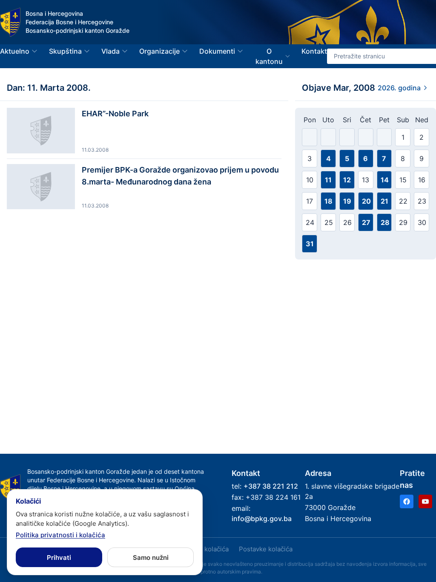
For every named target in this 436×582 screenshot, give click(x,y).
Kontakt (314, 51)
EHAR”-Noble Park (115, 113)
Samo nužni (151, 557)
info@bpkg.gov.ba (262, 518)
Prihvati (59, 557)
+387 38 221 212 (271, 486)
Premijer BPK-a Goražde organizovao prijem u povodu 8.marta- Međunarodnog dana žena (180, 175)
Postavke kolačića (266, 549)
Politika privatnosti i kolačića (60, 535)
